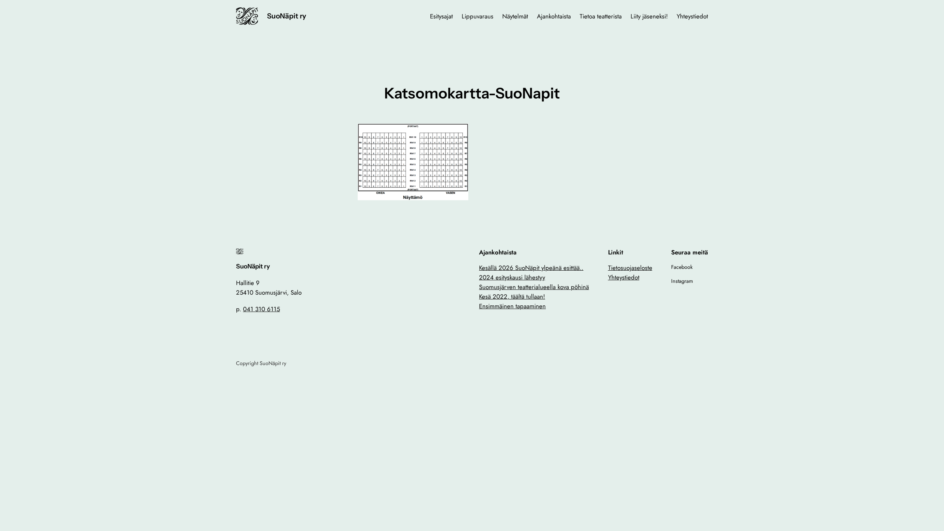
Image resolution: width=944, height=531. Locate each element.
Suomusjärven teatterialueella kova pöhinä (534, 286)
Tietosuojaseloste (630, 267)
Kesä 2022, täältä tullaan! (512, 296)
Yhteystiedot (623, 277)
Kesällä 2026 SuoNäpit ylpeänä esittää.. (531, 267)
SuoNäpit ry (286, 15)
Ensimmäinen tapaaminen (512, 306)
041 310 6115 (261, 309)
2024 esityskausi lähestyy (512, 277)
